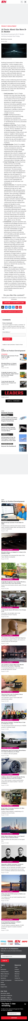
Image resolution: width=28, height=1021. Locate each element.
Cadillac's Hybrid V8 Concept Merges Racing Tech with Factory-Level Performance (13, 777)
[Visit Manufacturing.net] (10, 943)
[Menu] (25, 2)
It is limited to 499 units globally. (9, 753)
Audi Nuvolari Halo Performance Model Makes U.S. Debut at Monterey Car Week (13, 751)
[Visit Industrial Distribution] (3, 943)
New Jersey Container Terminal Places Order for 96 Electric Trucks (13, 723)
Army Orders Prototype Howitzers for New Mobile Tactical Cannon (12, 809)
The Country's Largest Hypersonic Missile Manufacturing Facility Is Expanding (12, 665)
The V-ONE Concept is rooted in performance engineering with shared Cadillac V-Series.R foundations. (12, 782)
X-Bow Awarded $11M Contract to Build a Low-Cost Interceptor (13, 894)
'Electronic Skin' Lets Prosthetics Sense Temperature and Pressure (12, 695)
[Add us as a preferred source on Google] (20, 307)
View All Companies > (14, 401)
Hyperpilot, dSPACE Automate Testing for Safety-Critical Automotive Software (12, 865)
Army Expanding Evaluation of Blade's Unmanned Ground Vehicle (11, 922)
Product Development (9, 26)
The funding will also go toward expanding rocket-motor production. (13, 898)
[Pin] (16, 307)
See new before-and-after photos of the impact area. (13, 840)
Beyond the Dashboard (8, 446)
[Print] (2, 307)
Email (2, 953)
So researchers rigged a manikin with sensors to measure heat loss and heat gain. (13, 640)
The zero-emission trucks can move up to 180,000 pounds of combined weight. (13, 726)
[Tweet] (13, 307)
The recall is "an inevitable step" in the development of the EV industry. (10, 614)
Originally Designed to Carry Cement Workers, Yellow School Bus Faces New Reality (9, 374)
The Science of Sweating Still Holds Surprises (13, 638)
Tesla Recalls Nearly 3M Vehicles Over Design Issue (8, 382)
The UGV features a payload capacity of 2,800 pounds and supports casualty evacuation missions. (12, 927)
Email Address (6, 332)
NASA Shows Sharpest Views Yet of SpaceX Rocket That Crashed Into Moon (12, 837)
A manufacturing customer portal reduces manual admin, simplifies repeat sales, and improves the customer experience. (13, 527)
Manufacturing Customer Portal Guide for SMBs (9, 356)
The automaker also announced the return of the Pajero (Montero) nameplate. (13, 556)
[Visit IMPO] (24, 941)
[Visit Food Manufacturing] (10, 941)
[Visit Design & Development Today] (3, 941)
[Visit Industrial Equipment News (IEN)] (17, 941)
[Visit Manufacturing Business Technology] (17, 943)
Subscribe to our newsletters (14, 302)
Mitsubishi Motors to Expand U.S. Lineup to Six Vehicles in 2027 (9, 365)
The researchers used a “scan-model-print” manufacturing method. (11, 698)
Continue (14, 1017)
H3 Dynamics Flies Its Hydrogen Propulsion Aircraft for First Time (8, 439)
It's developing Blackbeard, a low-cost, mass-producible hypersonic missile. (12, 668)
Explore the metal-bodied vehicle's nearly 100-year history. (13, 585)
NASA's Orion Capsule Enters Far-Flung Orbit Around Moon (8, 429)
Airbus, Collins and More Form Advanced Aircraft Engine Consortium (9, 419)
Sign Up (5, 960)
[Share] (6, 307)
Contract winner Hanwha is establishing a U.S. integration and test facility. (12, 812)
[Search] (21, 2)
